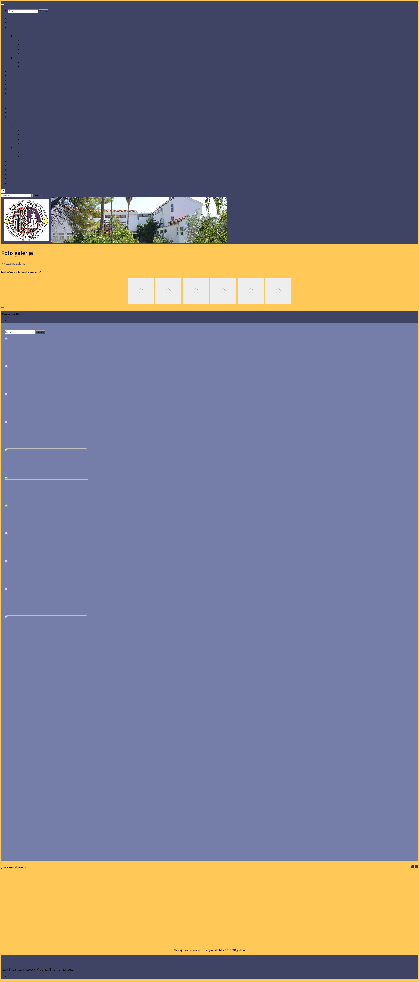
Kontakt (13, 93)
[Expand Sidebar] (2, 307)
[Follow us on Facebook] (9, 321)
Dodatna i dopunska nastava (25, 71)
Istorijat (19, 31)
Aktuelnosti (15, 22)
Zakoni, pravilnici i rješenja (24, 80)
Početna (13, 18)
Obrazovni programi (26, 58)
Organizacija (22, 36)
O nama (12, 27)
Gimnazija (27, 62)
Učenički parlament (33, 53)
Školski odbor (29, 40)
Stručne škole (29, 67)
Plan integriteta (18, 84)
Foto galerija (16, 89)
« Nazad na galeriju (13, 263)
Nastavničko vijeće (32, 45)
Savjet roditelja (30, 49)
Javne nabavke (17, 76)
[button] (416, 866)
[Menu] (2, 4)
